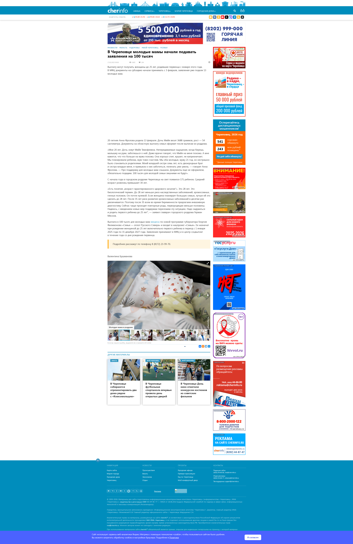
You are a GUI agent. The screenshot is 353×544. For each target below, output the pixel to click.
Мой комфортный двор (188, 480)
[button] (208, 263)
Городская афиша (185, 470)
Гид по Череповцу (185, 477)
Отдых (145, 480)
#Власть (123, 47)
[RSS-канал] (137, 491)
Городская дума (113, 477)
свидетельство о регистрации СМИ (133, 502)
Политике (174, 537)
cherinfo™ (164, 518)
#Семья (163, 47)
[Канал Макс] (230, 17)
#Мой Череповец (150, 47)
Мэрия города (113, 473)
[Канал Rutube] (226, 17)
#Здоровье (134, 47)
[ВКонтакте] (200, 346)
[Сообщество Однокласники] (218, 17)
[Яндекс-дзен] (141, 491)
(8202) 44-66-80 (218, 472)
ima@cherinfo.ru (230, 472)
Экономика (147, 477)
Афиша (136, 11)
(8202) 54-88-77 (218, 478)
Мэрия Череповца (184, 11)
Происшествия (148, 470)
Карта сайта (112, 470)
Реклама (157, 491)
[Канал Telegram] (133, 491)
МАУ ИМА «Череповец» (155, 520)
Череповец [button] (164, 11)
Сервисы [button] (149, 11)
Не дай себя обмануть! (229, 156)
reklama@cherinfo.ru (232, 478)
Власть (145, 473)
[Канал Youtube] (222, 17)
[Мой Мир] (209, 346)
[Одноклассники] (203, 346)
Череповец (111, 480)
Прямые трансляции (186, 473)
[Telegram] (206, 346)
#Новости (112, 47)
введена (155, 221)
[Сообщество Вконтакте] (112, 491)
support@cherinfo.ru (232, 481)
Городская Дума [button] (205, 11)
